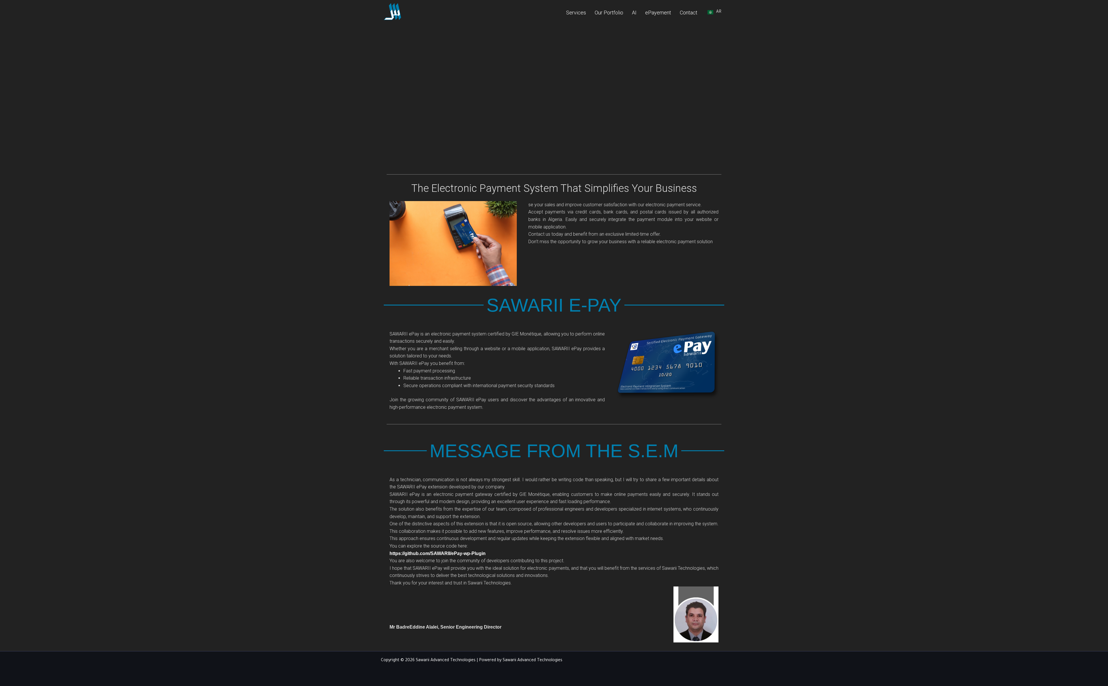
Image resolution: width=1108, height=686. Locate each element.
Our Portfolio (609, 13)
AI (634, 13)
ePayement (658, 13)
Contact (688, 13)
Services (576, 13)
